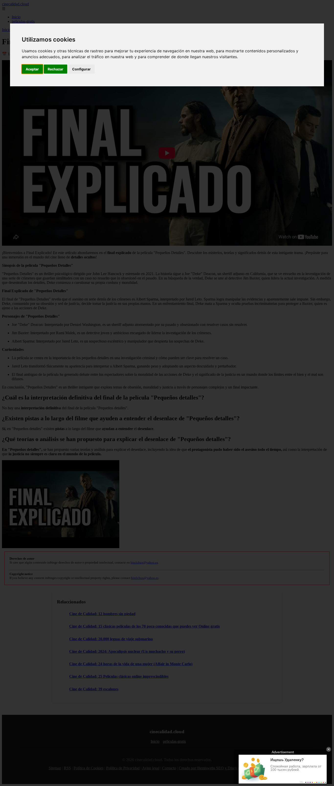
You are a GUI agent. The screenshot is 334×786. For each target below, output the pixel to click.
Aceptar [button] (32, 69)
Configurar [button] (81, 69)
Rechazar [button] (55, 69)
